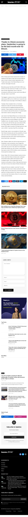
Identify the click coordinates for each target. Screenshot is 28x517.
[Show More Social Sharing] (25, 54)
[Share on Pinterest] (20, 54)
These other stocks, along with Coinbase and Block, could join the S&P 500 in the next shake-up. (17, 348)
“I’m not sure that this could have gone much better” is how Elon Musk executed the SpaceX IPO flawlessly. (17, 405)
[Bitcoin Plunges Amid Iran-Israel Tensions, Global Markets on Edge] (14, 219)
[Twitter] (23, 454)
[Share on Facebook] (5, 54)
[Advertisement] (14, 23)
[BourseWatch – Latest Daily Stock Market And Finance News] (14, 2)
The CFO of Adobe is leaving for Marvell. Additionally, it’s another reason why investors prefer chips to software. (13, 377)
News (3, 373)
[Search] (26, 2)
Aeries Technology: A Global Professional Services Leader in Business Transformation (17, 327)
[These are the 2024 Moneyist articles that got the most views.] (4, 342)
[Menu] (2, 2)
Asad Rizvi (18, 508)
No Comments (14, 51)
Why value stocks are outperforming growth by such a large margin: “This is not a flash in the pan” (16, 397)
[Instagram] (25, 454)
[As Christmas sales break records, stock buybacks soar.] (4, 335)
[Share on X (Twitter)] (12, 54)
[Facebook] (20, 454)
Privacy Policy (12, 441)
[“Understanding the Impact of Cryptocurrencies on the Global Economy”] (14, 241)
